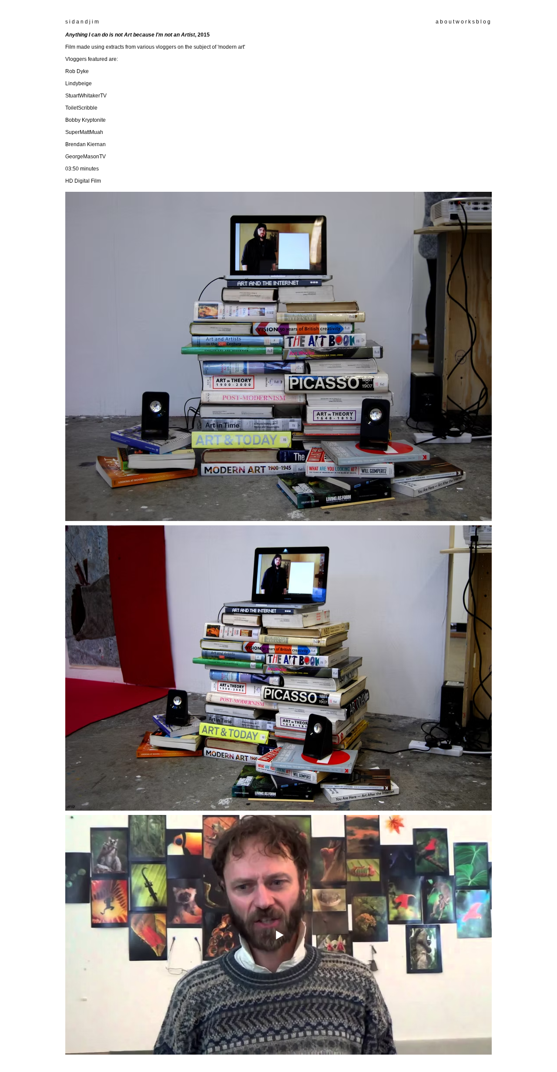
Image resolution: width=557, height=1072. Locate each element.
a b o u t (445, 22)
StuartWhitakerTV (86, 96)
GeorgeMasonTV (85, 157)
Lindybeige (78, 83)
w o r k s (465, 22)
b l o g (482, 22)
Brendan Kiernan (85, 144)
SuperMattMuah (84, 132)
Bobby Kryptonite (85, 120)
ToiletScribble (81, 108)
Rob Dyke (77, 71)
